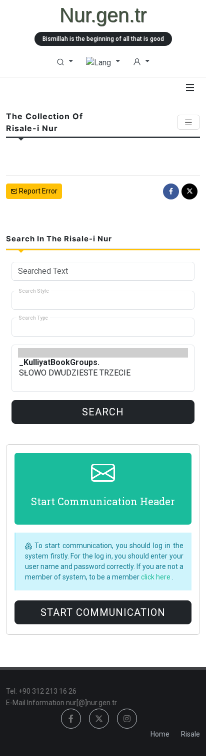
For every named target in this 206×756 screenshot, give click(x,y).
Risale (190, 734)
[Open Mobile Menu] (190, 88)
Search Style (33, 291)
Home (160, 734)
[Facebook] (171, 191)
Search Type (33, 318)
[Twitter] (190, 191)
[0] (103, 353)
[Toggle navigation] (188, 122)
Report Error (38, 191)
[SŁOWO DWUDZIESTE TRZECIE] (103, 373)
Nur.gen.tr (103, 15)
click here (156, 577)
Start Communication (103, 612)
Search (103, 412)
